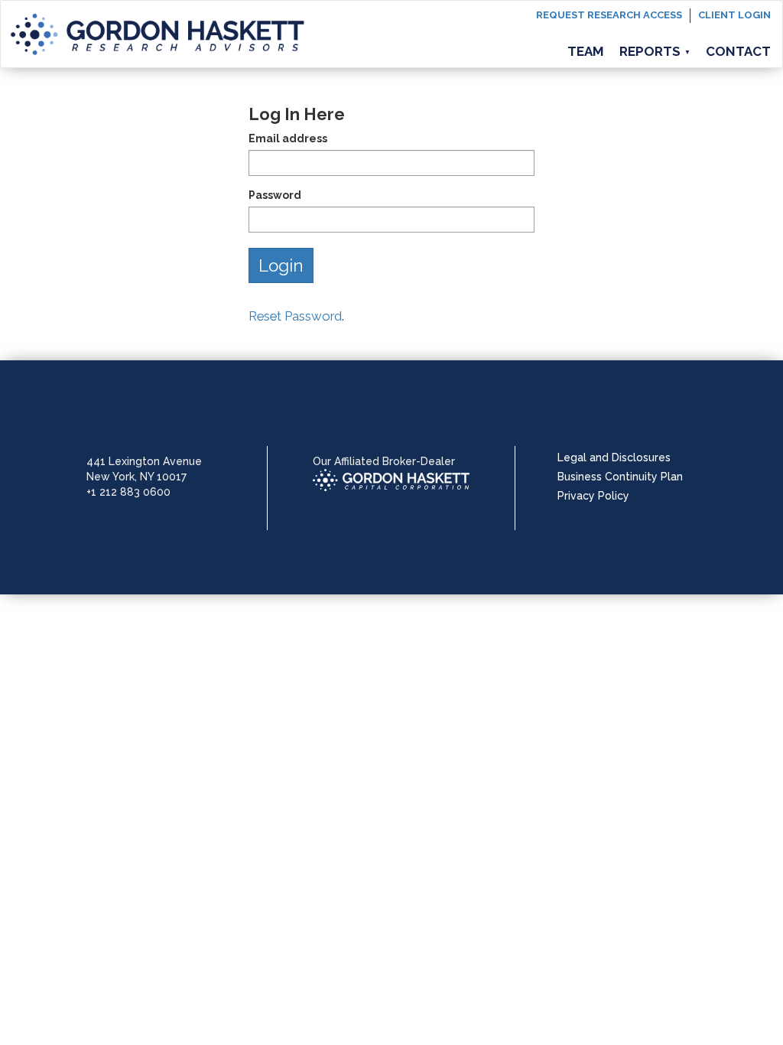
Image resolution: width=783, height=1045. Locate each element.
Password (275, 195)
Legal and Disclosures (614, 457)
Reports (654, 51)
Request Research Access (609, 15)
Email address (288, 138)
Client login (734, 15)
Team (585, 51)
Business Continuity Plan (620, 476)
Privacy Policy (593, 496)
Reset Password (295, 316)
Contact (738, 51)
